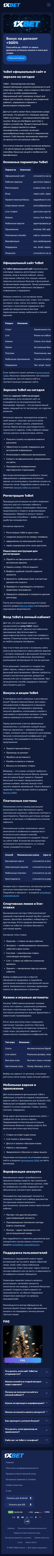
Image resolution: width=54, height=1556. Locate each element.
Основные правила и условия (21, 1479)
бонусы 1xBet (26, 606)
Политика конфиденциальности (22, 1468)
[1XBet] (12, 5)
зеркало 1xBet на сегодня (27, 487)
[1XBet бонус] (27, 23)
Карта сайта (31, 1542)
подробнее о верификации (25, 1244)
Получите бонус (16, 58)
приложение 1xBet (29, 1160)
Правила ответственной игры (21, 1474)
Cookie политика (14, 1485)
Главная (10, 1462)
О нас (8, 1491)
